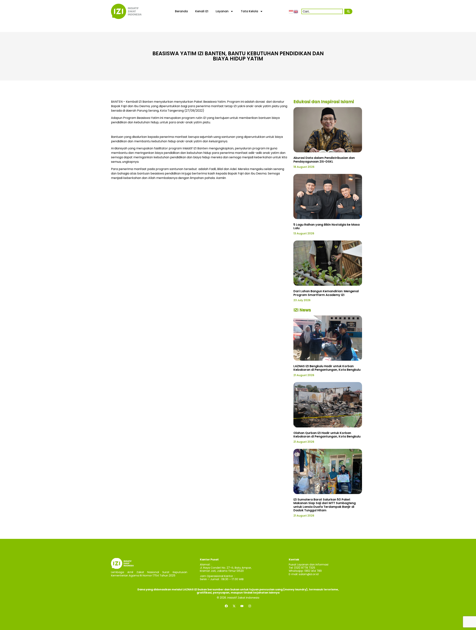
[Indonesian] (291, 11)
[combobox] (322, 11)
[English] (296, 11)
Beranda (181, 11)
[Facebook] (226, 606)
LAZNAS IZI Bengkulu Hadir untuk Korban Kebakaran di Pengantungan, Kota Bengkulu (327, 368)
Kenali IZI (201, 11)
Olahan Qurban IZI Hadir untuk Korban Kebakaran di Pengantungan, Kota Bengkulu (327, 435)
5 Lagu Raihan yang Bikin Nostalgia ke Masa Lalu (326, 226)
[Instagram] (250, 606)
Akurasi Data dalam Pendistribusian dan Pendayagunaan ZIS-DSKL (324, 159)
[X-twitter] (234, 606)
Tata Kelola (249, 11)
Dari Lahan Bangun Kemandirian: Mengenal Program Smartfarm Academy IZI (326, 293)
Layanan (222, 11)
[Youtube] (242, 606)
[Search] (348, 11)
